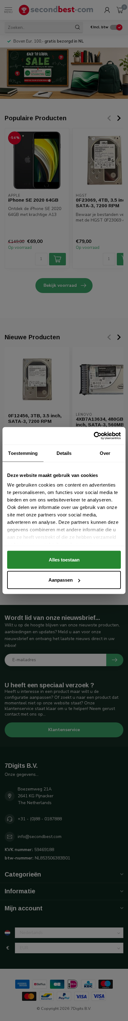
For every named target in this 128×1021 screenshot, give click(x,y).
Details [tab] (64, 453)
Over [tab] (105, 453)
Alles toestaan (64, 559)
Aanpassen (60, 580)
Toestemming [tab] (23, 453)
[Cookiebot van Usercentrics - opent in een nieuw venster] (93, 436)
